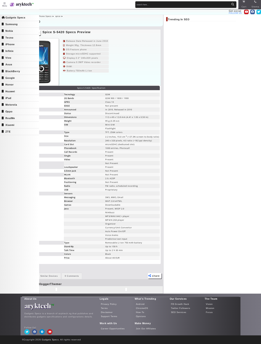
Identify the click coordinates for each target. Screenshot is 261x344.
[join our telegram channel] (42, 331)
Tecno (9, 37)
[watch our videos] (246, 12)
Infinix (9, 51)
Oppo (9, 111)
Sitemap (255, 8)
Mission (210, 308)
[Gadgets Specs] (25, 5)
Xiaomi (9, 125)
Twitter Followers (180, 308)
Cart (244, 6)
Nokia (9, 31)
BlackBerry (12, 71)
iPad (8, 98)
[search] (232, 4)
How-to (140, 312)
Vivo (8, 58)
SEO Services (178, 312)
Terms (104, 308)
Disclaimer (107, 312)
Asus (8, 64)
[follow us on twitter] (27, 331)
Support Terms (109, 316)
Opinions (141, 316)
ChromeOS (142, 308)
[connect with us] (252, 12)
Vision (209, 304)
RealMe (10, 118)
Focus (209, 312)
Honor (9, 84)
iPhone (10, 44)
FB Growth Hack (180, 304)
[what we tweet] (258, 12)
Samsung (11, 24)
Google (10, 78)
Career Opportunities (113, 328)
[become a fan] (34, 331)
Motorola (11, 104)
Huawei (10, 91)
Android (140, 304)
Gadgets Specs (15, 17)
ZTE (8, 131)
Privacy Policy (109, 304)
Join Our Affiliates (146, 328)
